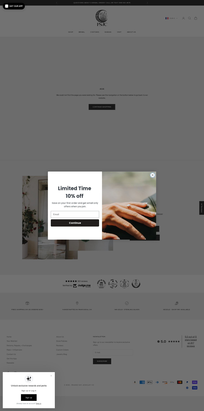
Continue (75, 223)
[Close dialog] (152, 175)
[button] (14, 6)
